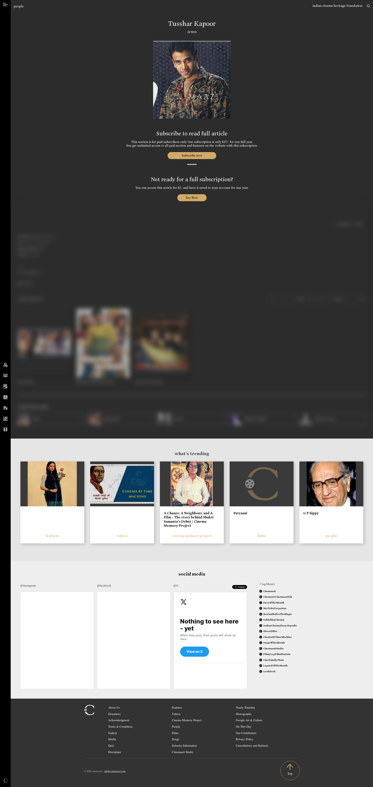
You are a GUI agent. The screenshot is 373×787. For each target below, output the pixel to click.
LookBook (269, 671)
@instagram (28, 585)
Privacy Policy (244, 739)
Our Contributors (246, 733)
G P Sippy (311, 513)
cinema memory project (192, 536)
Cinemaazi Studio (182, 752)
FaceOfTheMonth (273, 602)
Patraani (240, 513)
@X (175, 585)
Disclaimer (114, 752)
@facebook (104, 585)
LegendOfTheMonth (275, 665)
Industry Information (184, 745)
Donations (114, 714)
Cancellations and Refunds (252, 745)
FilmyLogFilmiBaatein (276, 654)
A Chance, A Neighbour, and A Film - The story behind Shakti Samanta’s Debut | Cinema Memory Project (189, 519)
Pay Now (192, 197)
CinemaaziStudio (273, 648)
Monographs (243, 714)
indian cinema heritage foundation (337, 6)
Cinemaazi (269, 591)
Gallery (112, 733)
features (52, 536)
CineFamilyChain (273, 659)
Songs (175, 739)
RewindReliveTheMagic (277, 614)
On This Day (243, 726)
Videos (176, 714)
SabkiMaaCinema (273, 619)
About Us (114, 707)
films (261, 536)
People (176, 726)
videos (122, 536)
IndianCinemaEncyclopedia (280, 625)
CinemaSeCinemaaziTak (277, 596)
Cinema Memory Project (187, 720)
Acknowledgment (118, 720)
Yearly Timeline (245, 707)
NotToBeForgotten (274, 608)
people (19, 6)
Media (112, 739)
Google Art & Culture (249, 720)
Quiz (111, 745)
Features (177, 707)
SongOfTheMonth (274, 642)
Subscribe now (191, 155)
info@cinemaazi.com (114, 771)
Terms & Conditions (120, 726)
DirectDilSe (270, 631)
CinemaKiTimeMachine (277, 637)
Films (175, 733)
